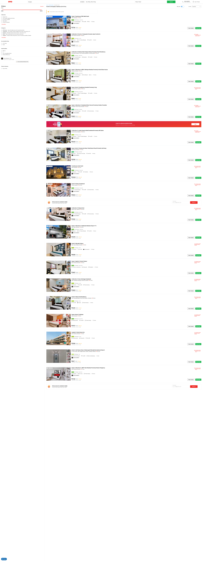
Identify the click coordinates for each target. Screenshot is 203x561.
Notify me (194, 202)
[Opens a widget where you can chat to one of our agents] (4, 559)
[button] (41, 6)
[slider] (1, 9)
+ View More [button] (3, 24)
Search (171, 1)
